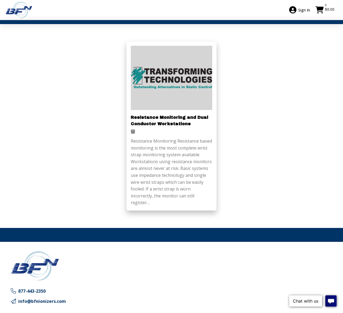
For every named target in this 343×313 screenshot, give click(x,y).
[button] (326, 10)
